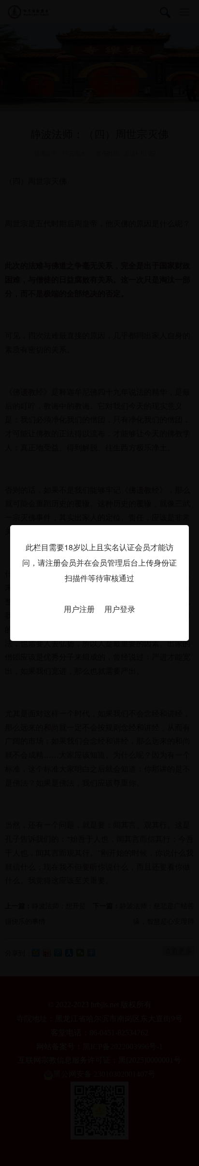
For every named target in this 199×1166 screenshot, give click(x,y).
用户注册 (79, 608)
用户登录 (119, 608)
